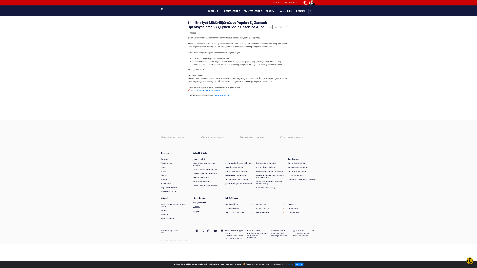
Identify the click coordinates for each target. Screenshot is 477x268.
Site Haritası (251, 238)
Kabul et (299, 264)
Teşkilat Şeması (166, 163)
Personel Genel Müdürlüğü (234, 167)
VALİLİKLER (286, 11)
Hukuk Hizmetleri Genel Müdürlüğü (205, 169)
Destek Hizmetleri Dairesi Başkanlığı (205, 186)
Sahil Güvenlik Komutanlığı (297, 171)
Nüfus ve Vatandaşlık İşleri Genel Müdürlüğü (204, 164)
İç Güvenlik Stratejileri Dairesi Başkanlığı (238, 183)
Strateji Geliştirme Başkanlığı (266, 167)
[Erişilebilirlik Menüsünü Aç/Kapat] (469, 260)
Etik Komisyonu (293, 208)
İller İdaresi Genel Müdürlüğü (266, 163)
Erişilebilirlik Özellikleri (277, 231)
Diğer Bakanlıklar (289, 2)
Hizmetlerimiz (199, 198)
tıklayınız (289, 264)
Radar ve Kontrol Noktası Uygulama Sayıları (173, 205)
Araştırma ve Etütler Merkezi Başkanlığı (269, 171)
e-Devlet (276, 2)
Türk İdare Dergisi (294, 212)
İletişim (196, 211)
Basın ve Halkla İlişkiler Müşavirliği (236, 171)
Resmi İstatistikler (262, 212)
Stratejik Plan (292, 204)
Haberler (164, 210)
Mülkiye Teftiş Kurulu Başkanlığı (235, 175)
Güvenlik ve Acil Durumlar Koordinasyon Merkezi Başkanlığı (270, 176)
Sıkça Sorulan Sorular (168, 192)
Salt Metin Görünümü (277, 233)
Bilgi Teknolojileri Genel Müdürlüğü (236, 179)
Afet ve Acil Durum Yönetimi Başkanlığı (301, 179)
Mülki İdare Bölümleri (232, 204)
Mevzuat (164, 179)
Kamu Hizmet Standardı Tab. (234, 212)
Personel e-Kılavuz (262, 208)
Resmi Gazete (261, 204)
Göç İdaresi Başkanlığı (295, 175)
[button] (281, 27)
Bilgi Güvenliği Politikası (169, 188)
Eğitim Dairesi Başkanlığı (201, 182)
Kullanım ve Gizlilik (253, 231)
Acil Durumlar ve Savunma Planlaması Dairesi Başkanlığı (269, 183)
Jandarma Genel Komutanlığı (298, 167)
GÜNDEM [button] (270, 11)
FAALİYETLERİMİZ (253, 11)
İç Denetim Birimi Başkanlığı (266, 188)
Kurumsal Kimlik (166, 183)
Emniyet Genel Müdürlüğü (297, 163)
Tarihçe (163, 167)
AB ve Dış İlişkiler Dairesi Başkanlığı (205, 173)
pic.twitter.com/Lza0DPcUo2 (208, 90)
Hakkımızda (165, 159)
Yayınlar (164, 175)
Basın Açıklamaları (167, 218)
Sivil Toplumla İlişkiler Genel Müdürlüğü (238, 163)
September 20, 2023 (223, 95)
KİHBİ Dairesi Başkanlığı (201, 177)
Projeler (163, 171)
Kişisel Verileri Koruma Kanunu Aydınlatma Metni (257, 234)
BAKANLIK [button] (213, 11)
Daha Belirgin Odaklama (278, 236)
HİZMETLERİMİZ (231, 11)
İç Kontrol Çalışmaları (232, 208)
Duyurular (164, 214)
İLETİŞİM (300, 11)
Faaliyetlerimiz (199, 202)
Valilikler (196, 207)
